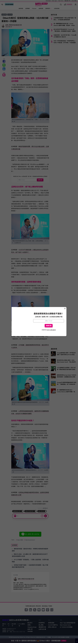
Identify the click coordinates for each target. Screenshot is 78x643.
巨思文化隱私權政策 (51, 329)
